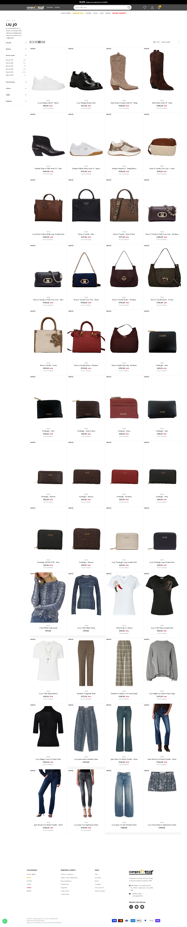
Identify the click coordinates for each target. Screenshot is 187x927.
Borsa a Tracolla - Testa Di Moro (124, 234)
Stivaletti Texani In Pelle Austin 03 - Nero (48, 168)
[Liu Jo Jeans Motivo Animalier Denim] (86, 729)
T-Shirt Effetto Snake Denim (48, 628)
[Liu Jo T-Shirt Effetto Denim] (86, 597)
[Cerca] (102, 7)
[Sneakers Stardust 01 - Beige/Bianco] (124, 138)
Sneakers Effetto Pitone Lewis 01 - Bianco (86, 168)
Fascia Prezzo (10, 82)
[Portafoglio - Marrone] (48, 466)
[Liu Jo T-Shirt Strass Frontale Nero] (162, 597)
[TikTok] (142, 907)
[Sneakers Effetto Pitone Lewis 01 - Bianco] (86, 138)
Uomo (57, 7)
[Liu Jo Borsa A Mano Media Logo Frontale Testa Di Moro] (48, 204)
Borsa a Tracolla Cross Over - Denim (86, 300)
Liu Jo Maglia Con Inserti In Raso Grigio (162, 693)
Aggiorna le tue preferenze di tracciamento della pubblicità (44, 923)
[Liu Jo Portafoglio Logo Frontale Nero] (162, 532)
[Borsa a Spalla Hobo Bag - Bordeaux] (124, 335)
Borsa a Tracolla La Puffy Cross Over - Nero (48, 300)
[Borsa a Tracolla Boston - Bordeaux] (124, 269)
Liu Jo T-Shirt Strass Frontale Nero (162, 628)
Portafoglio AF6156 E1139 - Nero (48, 562)
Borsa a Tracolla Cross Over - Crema (162, 168)
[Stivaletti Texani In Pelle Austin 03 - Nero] (48, 138)
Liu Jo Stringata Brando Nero (86, 103)
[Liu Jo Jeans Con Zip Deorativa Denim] (124, 794)
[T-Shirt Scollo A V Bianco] (124, 597)
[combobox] (100, 7)
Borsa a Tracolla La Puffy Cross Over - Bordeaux (162, 234)
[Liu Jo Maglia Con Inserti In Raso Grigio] (162, 663)
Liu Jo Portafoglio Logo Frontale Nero (162, 562)
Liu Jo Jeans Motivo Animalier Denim (86, 759)
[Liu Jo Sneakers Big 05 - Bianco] (48, 72)
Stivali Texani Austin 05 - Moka (162, 103)
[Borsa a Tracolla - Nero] (86, 204)
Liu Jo (48, 100)
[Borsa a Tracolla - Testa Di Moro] (124, 204)
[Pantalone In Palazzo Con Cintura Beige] (124, 663)
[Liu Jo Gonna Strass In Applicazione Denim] (162, 794)
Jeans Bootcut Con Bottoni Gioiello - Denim (162, 759)
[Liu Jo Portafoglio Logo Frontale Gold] (124, 532)
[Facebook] (131, 907)
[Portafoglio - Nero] (162, 335)
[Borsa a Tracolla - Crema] (48, 335)
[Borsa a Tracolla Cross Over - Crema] (162, 138)
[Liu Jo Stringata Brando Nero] (86, 72)
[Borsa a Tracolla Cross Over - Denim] (86, 269)
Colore (8, 88)
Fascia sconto (10, 55)
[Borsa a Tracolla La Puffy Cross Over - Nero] (48, 269)
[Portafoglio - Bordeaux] (124, 466)
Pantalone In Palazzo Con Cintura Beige (124, 693)
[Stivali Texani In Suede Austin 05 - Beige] (124, 72)
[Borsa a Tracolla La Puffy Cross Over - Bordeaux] (162, 204)
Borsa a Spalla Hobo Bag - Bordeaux (124, 365)
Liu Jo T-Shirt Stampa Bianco (48, 693)
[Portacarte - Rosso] (124, 400)
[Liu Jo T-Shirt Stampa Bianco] (48, 663)
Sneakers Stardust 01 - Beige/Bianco (124, 168)
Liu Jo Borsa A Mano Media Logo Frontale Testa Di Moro (48, 234)
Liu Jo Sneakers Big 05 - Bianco (48, 103)
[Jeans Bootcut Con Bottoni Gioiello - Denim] (162, 729)
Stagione (9, 101)
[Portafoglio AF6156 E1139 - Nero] (48, 532)
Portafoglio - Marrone (48, 497)
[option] (100, 2)
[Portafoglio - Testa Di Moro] (86, 400)
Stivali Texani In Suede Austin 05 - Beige (124, 103)
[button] (30, 42)
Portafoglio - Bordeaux (124, 497)
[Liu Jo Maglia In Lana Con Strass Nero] (48, 729)
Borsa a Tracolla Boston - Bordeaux (124, 300)
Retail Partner (41, 921)
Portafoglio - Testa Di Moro (86, 431)
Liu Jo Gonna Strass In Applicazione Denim (162, 825)
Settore (8, 49)
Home (7, 21)
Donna (50, 7)
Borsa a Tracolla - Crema (48, 365)
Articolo (8, 43)
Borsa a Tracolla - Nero (86, 234)
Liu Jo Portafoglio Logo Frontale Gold (124, 562)
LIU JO (13, 21)
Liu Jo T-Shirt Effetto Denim (86, 628)
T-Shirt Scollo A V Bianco (124, 628)
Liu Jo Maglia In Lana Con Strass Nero (48, 759)
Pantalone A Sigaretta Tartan (86, 693)
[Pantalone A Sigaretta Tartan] (86, 663)
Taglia (8, 95)
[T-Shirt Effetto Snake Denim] (48, 597)
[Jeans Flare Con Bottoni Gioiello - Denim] (124, 729)
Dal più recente (165, 42)
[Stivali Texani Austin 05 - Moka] (162, 72)
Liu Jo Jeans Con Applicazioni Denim (86, 825)
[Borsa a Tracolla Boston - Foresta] (162, 269)
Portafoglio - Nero (162, 365)
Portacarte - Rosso (124, 431)
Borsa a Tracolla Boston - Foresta (162, 300)
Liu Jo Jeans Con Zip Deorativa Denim (124, 825)
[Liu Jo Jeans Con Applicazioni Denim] (86, 794)
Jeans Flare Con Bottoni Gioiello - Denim (124, 759)
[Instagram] (137, 907)
